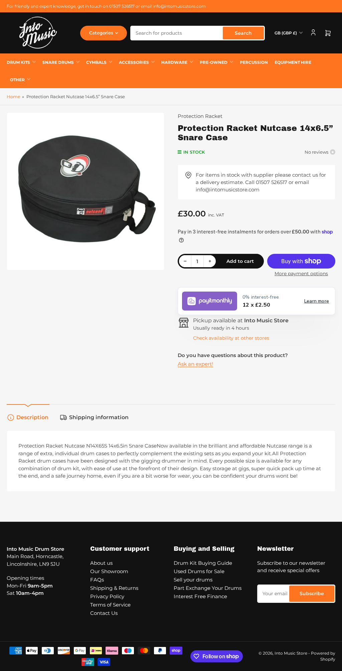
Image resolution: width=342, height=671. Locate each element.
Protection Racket (200, 116)
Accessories (134, 62)
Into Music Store (291, 653)
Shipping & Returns (114, 588)
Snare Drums (58, 62)
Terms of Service (110, 605)
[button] (256, 301)
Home (13, 96)
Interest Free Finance (200, 596)
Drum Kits (18, 62)
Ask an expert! (195, 364)
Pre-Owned (213, 62)
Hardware (174, 62)
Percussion (254, 62)
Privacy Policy (107, 596)
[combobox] (197, 33)
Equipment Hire (293, 62)
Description (32, 417)
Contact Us (104, 613)
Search (243, 33)
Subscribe (312, 594)
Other (17, 79)
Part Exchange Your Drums (207, 588)
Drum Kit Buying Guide (203, 563)
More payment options (301, 274)
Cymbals (96, 62)
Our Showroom (109, 571)
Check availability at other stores (231, 338)
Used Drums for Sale (199, 571)
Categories (101, 32)
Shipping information (99, 417)
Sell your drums (193, 579)
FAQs (97, 579)
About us (101, 563)
